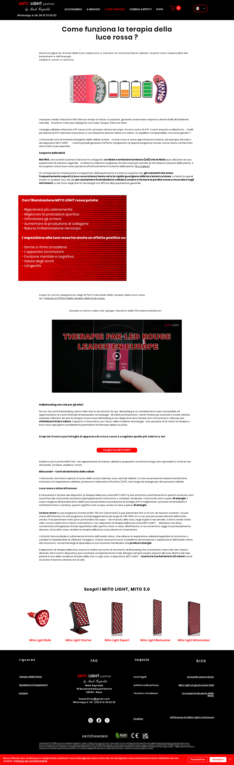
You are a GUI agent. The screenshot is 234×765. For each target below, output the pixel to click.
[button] (159, 9)
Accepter (218, 759)
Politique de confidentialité (30, 761)
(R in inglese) (142, 166)
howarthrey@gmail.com (94, 698)
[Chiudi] (230, 759)
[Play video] (117, 356)
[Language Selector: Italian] (200, 8)
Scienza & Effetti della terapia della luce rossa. (74, 298)
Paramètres (198, 759)
